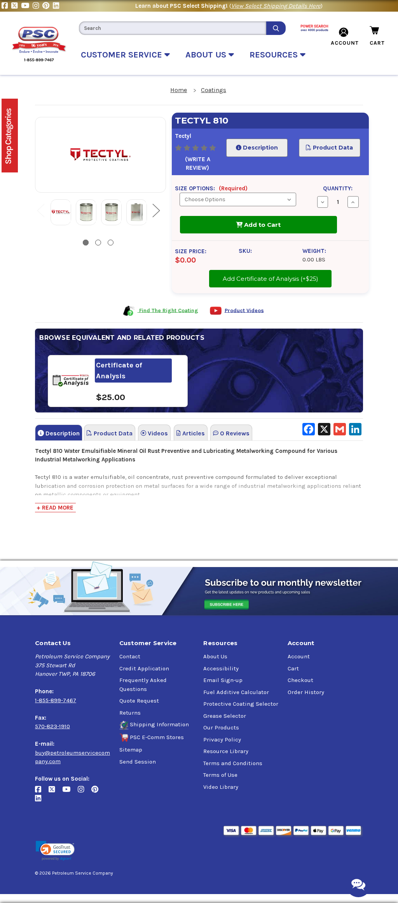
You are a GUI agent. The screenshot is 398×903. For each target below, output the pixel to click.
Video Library (220, 786)
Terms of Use (220, 774)
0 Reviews (234, 433)
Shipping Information (159, 724)
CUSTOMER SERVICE (122, 55)
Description (259, 147)
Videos (157, 433)
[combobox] (172, 28)
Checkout (300, 680)
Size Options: (211, 188)
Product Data (332, 147)
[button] (55, 850)
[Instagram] (37, 5)
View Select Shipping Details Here (276, 5)
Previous (40, 210)
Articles (193, 433)
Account (299, 656)
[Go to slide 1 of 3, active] (86, 242)
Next (156, 210)
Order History (306, 692)
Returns (130, 712)
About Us (215, 656)
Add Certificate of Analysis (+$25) (270, 276)
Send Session (137, 761)
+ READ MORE (55, 507)
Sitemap (130, 749)
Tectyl (183, 135)
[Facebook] (6, 5)
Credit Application (144, 668)
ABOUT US (207, 55)
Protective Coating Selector (240, 703)
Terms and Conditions (232, 763)
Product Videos (244, 310)
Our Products (221, 727)
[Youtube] (27, 5)
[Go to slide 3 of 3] (110, 242)
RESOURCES (275, 55)
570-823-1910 (52, 726)
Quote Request (139, 700)
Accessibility (221, 668)
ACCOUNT (345, 43)
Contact (129, 656)
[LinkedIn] (57, 5)
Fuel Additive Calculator (236, 692)
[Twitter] (16, 5)
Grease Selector (224, 715)
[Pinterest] (47, 5)
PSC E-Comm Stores (157, 737)
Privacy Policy (222, 739)
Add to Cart (262, 224)
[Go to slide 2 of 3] (98, 242)
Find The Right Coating (168, 310)
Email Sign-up (223, 680)
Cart (293, 668)
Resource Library (225, 751)
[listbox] (238, 199)
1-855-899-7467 (55, 700)
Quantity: (338, 188)
